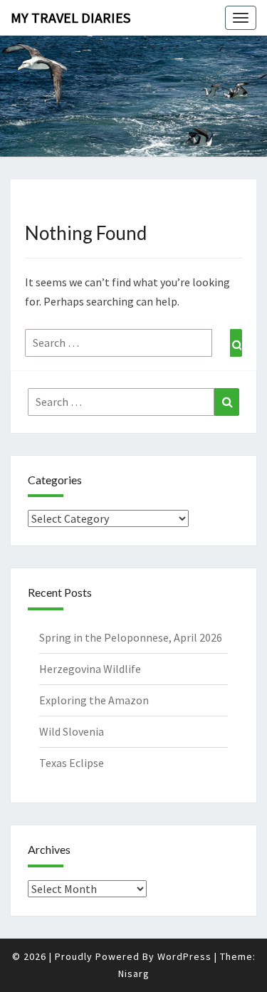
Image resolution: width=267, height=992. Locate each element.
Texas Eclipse (71, 763)
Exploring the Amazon (94, 700)
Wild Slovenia (71, 731)
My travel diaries (70, 17)
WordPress (184, 956)
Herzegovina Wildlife (90, 669)
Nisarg (134, 973)
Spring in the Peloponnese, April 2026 (130, 637)
